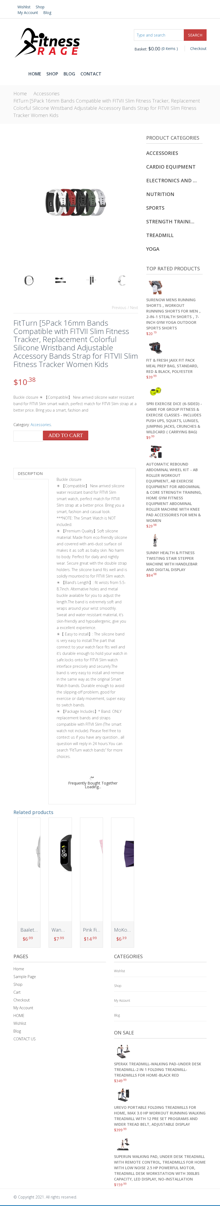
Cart (17, 992)
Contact (90, 74)
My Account (27, 12)
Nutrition (160, 194)
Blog (47, 12)
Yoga (152, 249)
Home (34, 74)
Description (30, 473)
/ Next (133, 307)
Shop (40, 6)
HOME (18, 1015)
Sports (155, 208)
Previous (119, 307)
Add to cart (65, 435)
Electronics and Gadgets (171, 180)
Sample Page (24, 976)
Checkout (198, 48)
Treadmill (160, 235)
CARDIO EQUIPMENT (171, 167)
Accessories (47, 93)
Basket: (147, 49)
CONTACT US (24, 1038)
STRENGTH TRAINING (171, 221)
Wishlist (24, 6)
